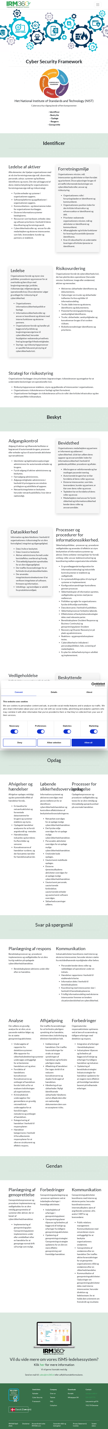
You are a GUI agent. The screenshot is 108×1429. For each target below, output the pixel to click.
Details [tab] (54, 692)
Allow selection (54, 742)
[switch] (41, 731)
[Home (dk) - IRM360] (19, 4)
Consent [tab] (19, 692)
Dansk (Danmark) (21, 1409)
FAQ (51, 1401)
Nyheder (35, 1393)
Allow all (88, 742)
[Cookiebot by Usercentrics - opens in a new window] (93, 684)
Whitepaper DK (73, 1397)
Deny (19, 742)
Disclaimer (26, 1424)
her (42, 1365)
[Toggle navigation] (97, 4)
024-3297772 (90, 1397)
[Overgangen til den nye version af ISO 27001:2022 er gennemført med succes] (14, 1395)
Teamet (52, 1397)
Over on (53, 1393)
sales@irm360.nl (47, 1375)
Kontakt (70, 1393)
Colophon (53, 1405)
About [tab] (89, 692)
